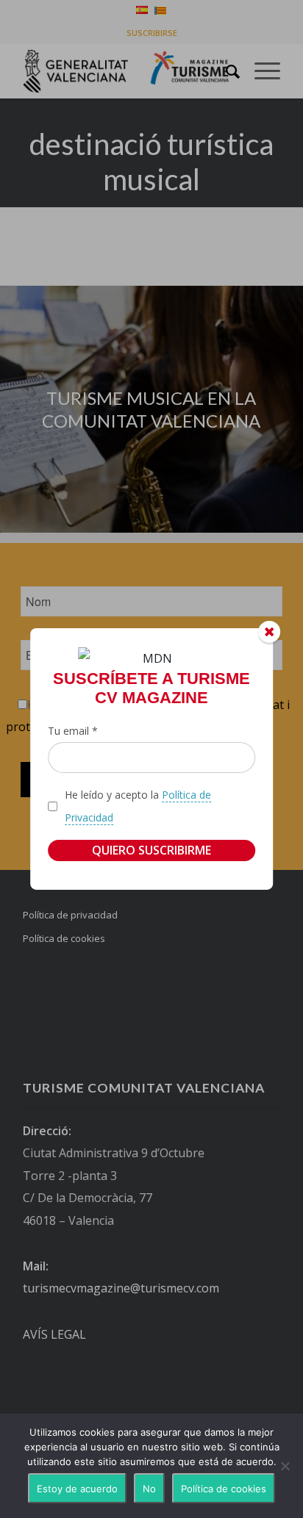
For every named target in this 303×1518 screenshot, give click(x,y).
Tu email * (73, 731)
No (149, 1488)
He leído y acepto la (138, 806)
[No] (284, 1465)
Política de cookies (223, 1488)
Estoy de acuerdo (77, 1488)
